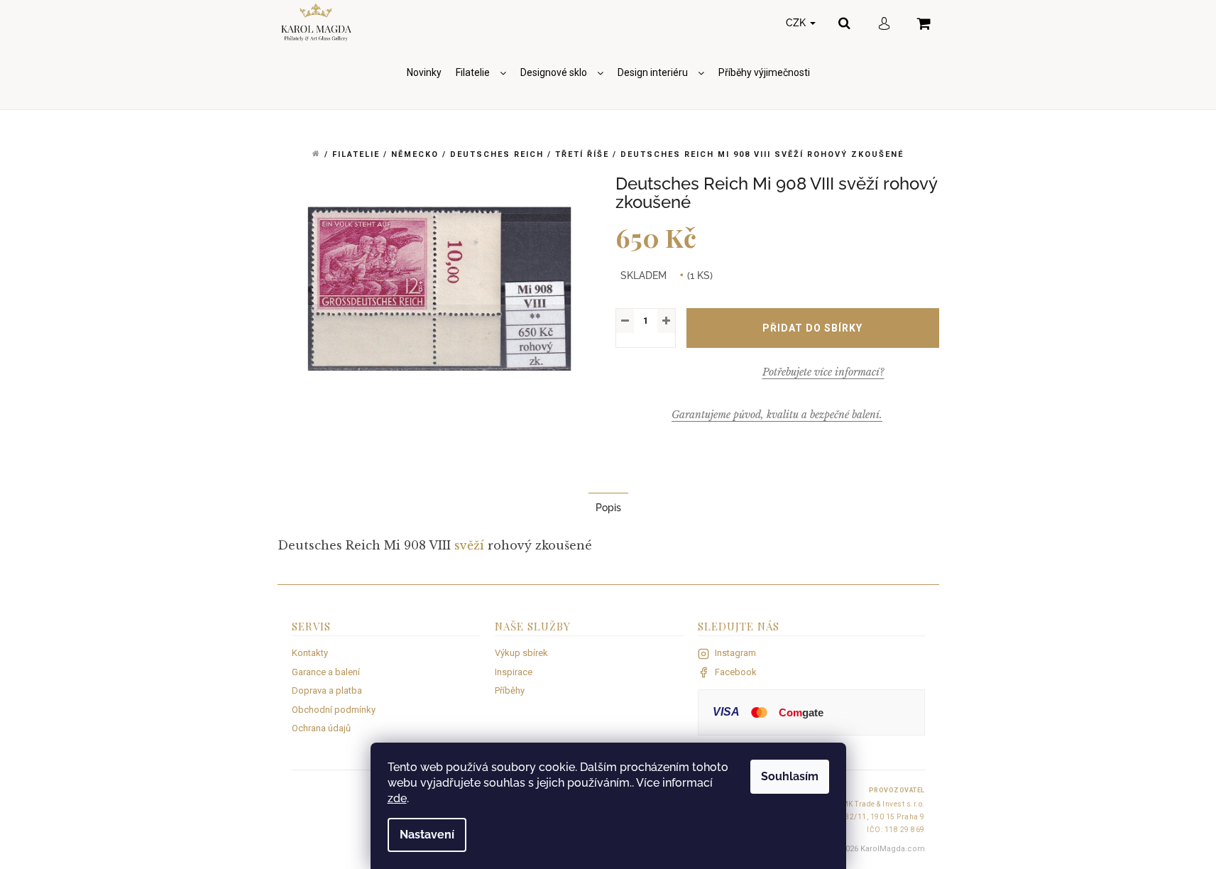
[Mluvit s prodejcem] (823, 372)
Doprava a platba (327, 690)
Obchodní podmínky (334, 709)
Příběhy (510, 690)
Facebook (736, 672)
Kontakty (310, 652)
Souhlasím (789, 776)
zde (397, 798)
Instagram (735, 652)
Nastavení (427, 834)
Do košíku (812, 328)
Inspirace (513, 672)
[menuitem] (424, 73)
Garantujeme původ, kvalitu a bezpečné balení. (777, 414)
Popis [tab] (608, 507)
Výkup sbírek (521, 652)
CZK (797, 22)
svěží (469, 545)
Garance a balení (326, 672)
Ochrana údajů (321, 728)
